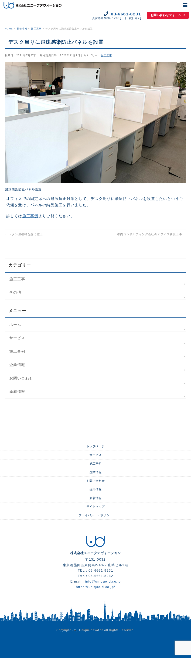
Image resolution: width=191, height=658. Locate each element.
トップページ (95, 446)
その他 (15, 292)
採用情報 (95, 489)
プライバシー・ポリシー (95, 515)
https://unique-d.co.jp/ (95, 587)
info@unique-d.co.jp (103, 581)
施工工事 (106, 55)
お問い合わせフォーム (165, 15)
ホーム (15, 325)
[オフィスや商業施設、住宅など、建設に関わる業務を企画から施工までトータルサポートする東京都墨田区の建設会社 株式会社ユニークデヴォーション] (95, 545)
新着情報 (17, 392)
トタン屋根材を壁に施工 (24, 234)
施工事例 (30, 216)
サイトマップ (95, 506)
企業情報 (17, 365)
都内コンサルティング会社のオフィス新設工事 (151, 234)
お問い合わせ (21, 378)
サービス (17, 338)
